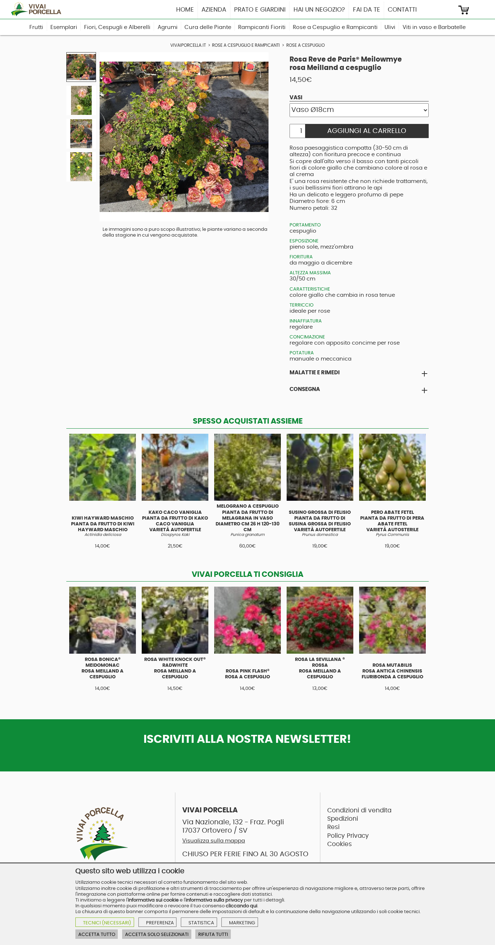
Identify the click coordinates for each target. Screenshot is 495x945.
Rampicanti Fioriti (262, 27)
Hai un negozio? (319, 10)
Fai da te (366, 10)
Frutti (36, 27)
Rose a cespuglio (305, 45)
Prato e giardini (260, 10)
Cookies (339, 844)
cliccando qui (241, 905)
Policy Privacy (348, 836)
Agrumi (168, 27)
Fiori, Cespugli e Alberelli (117, 27)
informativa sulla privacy (214, 900)
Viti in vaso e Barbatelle (434, 27)
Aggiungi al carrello (366, 131)
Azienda (213, 10)
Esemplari (63, 27)
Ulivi (389, 27)
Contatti (402, 10)
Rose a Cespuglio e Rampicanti (335, 27)
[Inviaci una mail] (450, 10)
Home (185, 10)
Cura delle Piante (207, 27)
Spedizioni (342, 819)
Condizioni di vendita (359, 810)
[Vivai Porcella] (38, 9)
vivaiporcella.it (188, 45)
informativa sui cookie (153, 900)
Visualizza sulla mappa (213, 841)
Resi (333, 827)
